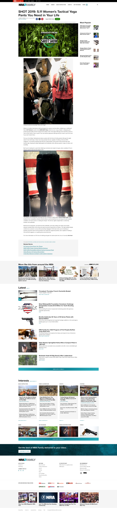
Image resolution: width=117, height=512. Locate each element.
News (47, 4)
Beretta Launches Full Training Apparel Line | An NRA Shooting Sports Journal (27, 279)
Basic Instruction (61, 4)
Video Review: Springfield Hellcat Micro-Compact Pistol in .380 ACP (58, 343)
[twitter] (39, 18)
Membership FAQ (83, 468)
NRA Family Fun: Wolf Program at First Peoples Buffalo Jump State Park (57, 331)
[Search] (97, 5)
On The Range (77, 4)
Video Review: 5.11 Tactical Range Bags (34, 252)
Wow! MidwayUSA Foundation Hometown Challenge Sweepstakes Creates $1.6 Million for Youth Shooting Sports (56, 305)
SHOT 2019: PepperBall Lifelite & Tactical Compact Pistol (39, 250)
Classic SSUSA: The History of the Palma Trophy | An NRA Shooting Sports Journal (48, 409)
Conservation (83, 402)
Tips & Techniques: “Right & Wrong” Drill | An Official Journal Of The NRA (68, 404)
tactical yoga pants (45, 242)
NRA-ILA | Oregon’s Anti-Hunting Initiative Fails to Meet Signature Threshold (89, 409)
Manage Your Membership (85, 470)
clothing (35, 242)
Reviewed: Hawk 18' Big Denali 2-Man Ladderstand (55, 356)
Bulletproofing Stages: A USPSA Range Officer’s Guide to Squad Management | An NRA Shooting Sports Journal (27, 405)
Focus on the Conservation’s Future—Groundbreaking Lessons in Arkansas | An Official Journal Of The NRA (89, 399)
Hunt (46, 401)
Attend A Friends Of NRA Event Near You (88, 504)
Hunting (43, 360)
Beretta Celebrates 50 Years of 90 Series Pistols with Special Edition (56, 318)
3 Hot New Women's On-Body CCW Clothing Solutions (38, 254)
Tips (28, 401)
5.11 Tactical (30, 242)
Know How (21, 401)
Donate (32, 1)
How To (25, 401)
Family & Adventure (45, 294)
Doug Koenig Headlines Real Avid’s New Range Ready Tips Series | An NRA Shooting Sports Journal (27, 410)
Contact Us (20, 465)
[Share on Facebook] (36, 18)
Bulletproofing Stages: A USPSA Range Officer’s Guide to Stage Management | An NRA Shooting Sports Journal (27, 415)
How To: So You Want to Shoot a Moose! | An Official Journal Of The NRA (27, 398)
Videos (52, 4)
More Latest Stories (63, 369)
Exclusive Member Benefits (85, 466)
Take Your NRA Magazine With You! (26, 504)
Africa (49, 401)
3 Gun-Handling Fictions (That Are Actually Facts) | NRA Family (89, 278)
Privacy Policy (20, 510)
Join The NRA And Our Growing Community (47, 504)
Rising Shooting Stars (65, 425)
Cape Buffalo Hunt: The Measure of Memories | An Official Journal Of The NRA (47, 398)
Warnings (39, 510)
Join (26, 1)
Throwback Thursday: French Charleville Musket (55, 291)
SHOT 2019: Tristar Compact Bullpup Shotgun (36, 248)
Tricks (66, 401)
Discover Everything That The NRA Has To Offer (67, 504)
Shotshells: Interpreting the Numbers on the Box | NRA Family (68, 412)
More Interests (33, 381)
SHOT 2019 (39, 242)
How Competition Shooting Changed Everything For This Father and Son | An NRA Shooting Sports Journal (47, 414)
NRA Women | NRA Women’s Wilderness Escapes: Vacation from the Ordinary (47, 279)
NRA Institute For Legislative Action (66, 465)
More (28, 288)
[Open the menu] (87, 4)
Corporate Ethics (33, 510)
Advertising (20, 466)
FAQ (44, 510)
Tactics (63, 401)
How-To (70, 4)
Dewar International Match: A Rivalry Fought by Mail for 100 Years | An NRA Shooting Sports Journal (47, 405)
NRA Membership (83, 465)
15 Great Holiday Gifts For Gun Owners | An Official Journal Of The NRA (67, 279)
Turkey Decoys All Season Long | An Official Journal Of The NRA (68, 398)
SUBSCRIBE (24, 451)
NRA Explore (61, 466)
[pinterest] (42, 18)
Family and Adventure (43, 466)
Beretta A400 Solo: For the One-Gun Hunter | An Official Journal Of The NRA (89, 405)
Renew (29, 1)
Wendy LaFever (52, 242)
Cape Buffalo (42, 401)
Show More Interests (65, 439)
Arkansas (88, 402)
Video (42, 349)
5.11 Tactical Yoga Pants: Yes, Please (33, 246)
